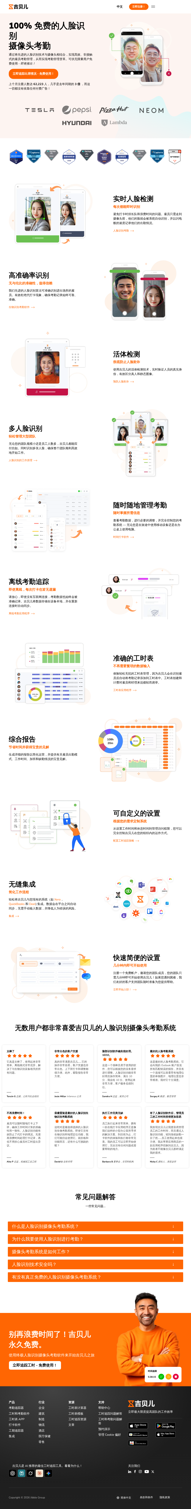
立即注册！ (138, 6)
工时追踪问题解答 (110, 1414)
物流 (42, 1425)
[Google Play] (166, 1426)
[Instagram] (140, 1472)
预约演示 (104, 1429)
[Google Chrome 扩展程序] (138, 1443)
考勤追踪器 (16, 1408)
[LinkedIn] (129, 1472)
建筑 (42, 1414)
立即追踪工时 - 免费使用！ (35, 1365)
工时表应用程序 (122, 690)
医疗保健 (45, 1436)
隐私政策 (165, 1497)
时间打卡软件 (121, 537)
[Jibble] (18, 6)
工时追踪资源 (77, 1419)
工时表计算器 (77, 1408)
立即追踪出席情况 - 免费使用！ (33, 74)
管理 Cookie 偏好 (109, 1435)
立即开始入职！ (122, 989)
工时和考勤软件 (19, 1414)
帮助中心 (104, 1408)
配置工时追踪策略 (123, 840)
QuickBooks (17, 904)
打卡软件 (15, 1425)
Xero (57, 899)
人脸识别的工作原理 (20, 460)
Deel (32, 904)
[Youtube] (146, 1472)
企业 (42, 1408)
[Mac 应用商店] (166, 1434)
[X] (152, 1472)
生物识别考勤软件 (19, 307)
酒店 (42, 1431)
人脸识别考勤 (121, 230)
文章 (71, 1425)
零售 (42, 1442)
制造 (42, 1419)
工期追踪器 (16, 1431)
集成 (11, 916)
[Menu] (153, 7)
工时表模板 (75, 1414)
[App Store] (138, 1426)
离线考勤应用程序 (19, 613)
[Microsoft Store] (138, 1434)
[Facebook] (135, 1472)
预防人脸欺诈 (121, 381)
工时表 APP (16, 1419)
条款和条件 (146, 1497)
